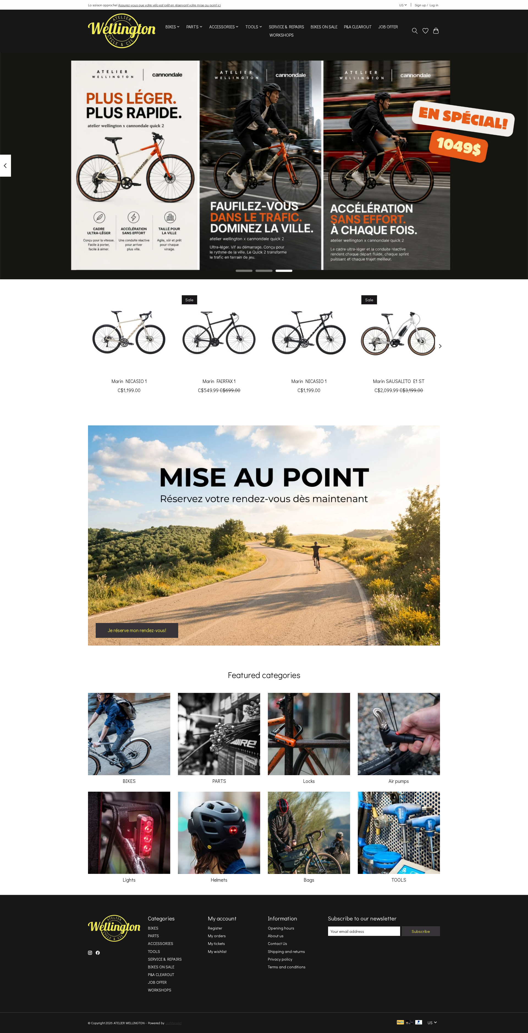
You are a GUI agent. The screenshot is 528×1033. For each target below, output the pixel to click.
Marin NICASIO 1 (129, 381)
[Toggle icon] (415, 31)
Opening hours (281, 928)
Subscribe (421, 931)
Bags (309, 880)
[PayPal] (400, 1022)
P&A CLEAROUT (358, 26)
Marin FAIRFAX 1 (219, 381)
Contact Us (277, 943)
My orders (217, 935)
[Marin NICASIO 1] (129, 332)
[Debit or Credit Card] (409, 1022)
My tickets (216, 943)
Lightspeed (174, 1023)
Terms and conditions (287, 966)
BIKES (129, 781)
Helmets (219, 880)
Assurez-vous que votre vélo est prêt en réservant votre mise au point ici (169, 5)
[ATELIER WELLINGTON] (121, 31)
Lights (129, 880)
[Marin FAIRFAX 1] (219, 332)
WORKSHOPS (282, 35)
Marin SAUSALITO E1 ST (399, 381)
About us (276, 935)
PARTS (219, 781)
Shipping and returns (286, 951)
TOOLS (398, 880)
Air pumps (399, 781)
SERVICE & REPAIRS (286, 26)
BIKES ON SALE (324, 26)
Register (215, 928)
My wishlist (217, 951)
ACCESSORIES (160, 943)
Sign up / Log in (426, 5)
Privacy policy (280, 959)
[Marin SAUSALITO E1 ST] (399, 332)
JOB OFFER (388, 26)
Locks (309, 781)
